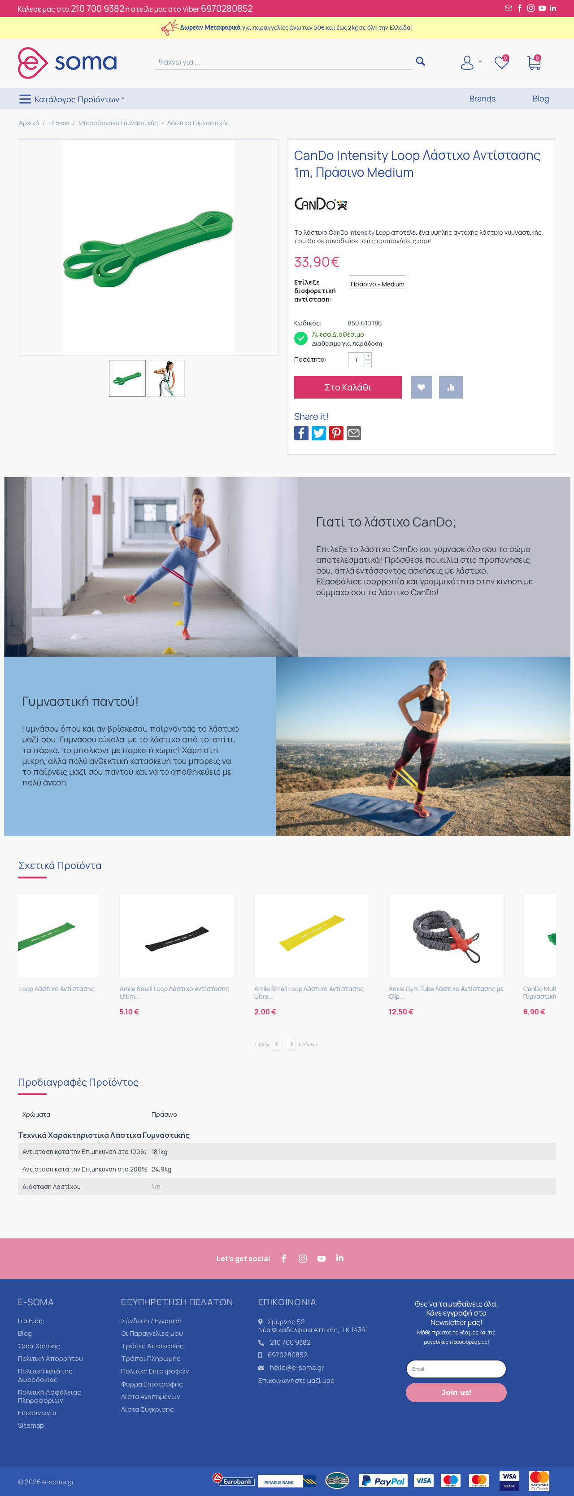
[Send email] (354, 432)
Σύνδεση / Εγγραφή (151, 1320)
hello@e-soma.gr (297, 1367)
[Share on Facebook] (301, 432)
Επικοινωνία (37, 1412)
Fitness (58, 122)
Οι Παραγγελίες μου (152, 1333)
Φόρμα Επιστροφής (152, 1384)
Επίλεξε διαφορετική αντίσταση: (315, 290)
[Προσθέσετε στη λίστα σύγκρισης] (451, 387)
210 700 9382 (97, 8)
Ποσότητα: (310, 359)
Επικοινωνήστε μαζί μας (296, 1380)
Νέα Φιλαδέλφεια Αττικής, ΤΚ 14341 (313, 1329)
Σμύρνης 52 (286, 1321)
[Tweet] (319, 432)
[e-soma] (67, 62)
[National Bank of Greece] (337, 1491)
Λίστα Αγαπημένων (150, 1396)
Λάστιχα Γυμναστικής (198, 122)
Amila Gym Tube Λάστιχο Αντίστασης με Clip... (353, 992)
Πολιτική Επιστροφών (155, 1371)
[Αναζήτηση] (420, 62)
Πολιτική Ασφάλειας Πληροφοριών (49, 1396)
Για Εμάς (31, 1320)
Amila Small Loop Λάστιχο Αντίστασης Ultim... (82, 992)
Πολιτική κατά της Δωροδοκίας (45, 1375)
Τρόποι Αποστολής (152, 1346)
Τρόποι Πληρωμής (151, 1358)
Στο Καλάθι (348, 387)
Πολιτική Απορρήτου (50, 1358)
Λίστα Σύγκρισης (147, 1409)
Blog (25, 1333)
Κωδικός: (308, 323)
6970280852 (226, 8)
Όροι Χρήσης (39, 1346)
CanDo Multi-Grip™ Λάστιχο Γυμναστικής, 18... (471, 992)
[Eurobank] (234, 1491)
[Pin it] (336, 432)
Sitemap (31, 1425)
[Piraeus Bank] (289, 1491)
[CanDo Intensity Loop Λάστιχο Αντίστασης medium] (148, 247)
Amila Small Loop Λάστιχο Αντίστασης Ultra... (216, 992)
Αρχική (29, 122)
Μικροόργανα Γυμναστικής (118, 122)
